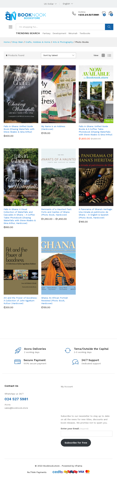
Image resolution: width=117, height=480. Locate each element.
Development (59, 33)
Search (109, 27)
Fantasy (46, 33)
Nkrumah (72, 33)
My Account (67, 386)
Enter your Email (75, 428)
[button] (13, 121)
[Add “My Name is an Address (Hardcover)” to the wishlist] (65, 121)
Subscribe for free (76, 442)
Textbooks (85, 33)
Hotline (81, 12)
